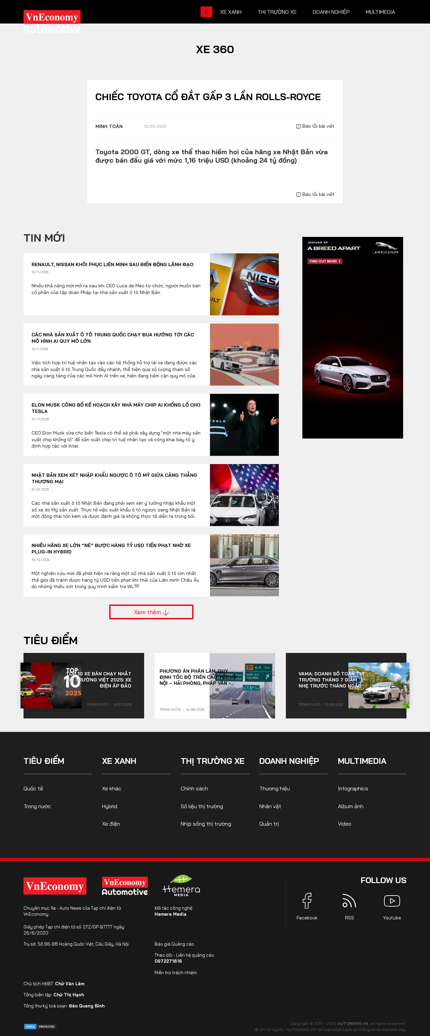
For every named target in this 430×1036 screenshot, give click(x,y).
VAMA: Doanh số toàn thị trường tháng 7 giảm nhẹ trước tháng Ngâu (331, 680)
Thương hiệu (274, 788)
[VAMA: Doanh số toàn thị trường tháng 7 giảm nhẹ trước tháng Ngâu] (379, 685)
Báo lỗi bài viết (318, 126)
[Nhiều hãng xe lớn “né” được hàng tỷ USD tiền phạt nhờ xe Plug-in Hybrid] (244, 565)
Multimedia (380, 11)
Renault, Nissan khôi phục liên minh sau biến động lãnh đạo (113, 264)
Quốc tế (33, 788)
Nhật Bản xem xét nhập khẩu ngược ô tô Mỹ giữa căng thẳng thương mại (114, 478)
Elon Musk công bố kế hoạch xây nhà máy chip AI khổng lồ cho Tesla (116, 408)
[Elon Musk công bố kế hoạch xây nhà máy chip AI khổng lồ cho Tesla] (244, 425)
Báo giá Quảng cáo (174, 944)
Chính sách (194, 788)
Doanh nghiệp (331, 11)
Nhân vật (270, 806)
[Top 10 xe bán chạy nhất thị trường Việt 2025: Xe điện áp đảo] (51, 685)
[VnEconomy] (55, 886)
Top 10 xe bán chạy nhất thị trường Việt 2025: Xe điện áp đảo (98, 680)
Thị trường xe (277, 11)
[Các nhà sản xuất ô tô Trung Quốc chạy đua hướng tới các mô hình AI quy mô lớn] (244, 355)
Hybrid (109, 806)
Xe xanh (231, 11)
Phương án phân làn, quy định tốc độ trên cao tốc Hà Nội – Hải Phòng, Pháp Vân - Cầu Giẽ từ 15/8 (198, 677)
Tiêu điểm (51, 640)
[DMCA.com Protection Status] (40, 1026)
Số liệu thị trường (202, 806)
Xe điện (111, 823)
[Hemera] (181, 885)
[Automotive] (126, 886)
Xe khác (111, 788)
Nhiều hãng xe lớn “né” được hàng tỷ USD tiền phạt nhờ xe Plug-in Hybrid (111, 548)
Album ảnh (350, 806)
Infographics (353, 788)
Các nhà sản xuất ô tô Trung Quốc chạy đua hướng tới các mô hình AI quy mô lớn (113, 338)
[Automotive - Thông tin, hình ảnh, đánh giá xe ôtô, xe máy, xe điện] (63, 23)
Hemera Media (170, 914)
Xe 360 (215, 49)
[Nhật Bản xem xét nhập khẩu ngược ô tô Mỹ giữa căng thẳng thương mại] (244, 495)
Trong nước (98, 704)
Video (344, 823)
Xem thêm (148, 612)
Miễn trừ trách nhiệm (176, 972)
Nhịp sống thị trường (206, 823)
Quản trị (269, 823)
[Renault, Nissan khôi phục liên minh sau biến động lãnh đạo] (244, 284)
